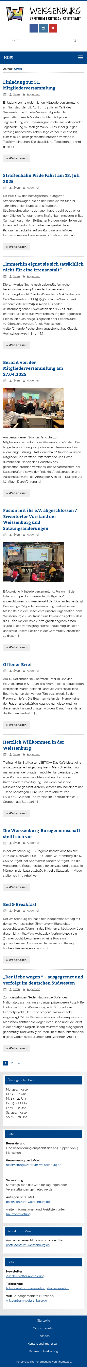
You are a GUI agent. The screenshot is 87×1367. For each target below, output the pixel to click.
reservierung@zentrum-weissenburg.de (33, 1165)
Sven (16, 94)
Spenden (44, 1336)
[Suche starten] (75, 39)
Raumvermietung (18, 1214)
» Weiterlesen (16, 158)
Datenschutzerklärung (43, 1351)
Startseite (43, 1320)
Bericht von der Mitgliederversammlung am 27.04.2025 (33, 368)
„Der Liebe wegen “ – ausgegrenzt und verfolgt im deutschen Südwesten (43, 980)
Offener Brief (17, 664)
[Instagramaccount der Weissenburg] (43, 28)
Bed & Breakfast (19, 904)
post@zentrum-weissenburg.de (28, 1202)
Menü (8, 57)
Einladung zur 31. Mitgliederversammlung (29, 85)
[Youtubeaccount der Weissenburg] (53, 28)
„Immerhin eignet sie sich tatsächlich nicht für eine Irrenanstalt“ (43, 267)
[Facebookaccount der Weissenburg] (34, 28)
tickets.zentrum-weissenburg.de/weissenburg (38, 1288)
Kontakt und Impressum (43, 1343)
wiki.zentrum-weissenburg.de (26, 1300)
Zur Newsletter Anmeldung (25, 1276)
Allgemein (33, 94)
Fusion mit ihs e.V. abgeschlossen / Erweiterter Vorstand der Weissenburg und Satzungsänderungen (40, 519)
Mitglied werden (43, 1328)
